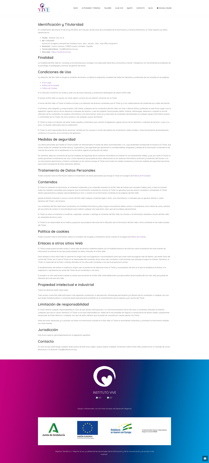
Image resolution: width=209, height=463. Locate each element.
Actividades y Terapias (91, 8)
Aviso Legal (46, 83)
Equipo (130, 8)
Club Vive (119, 8)
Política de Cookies (49, 88)
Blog (151, 8)
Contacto (140, 8)
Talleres (107, 8)
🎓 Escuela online (164, 8)
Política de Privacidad (50, 85)
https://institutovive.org (61, 52)
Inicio (76, 8)
